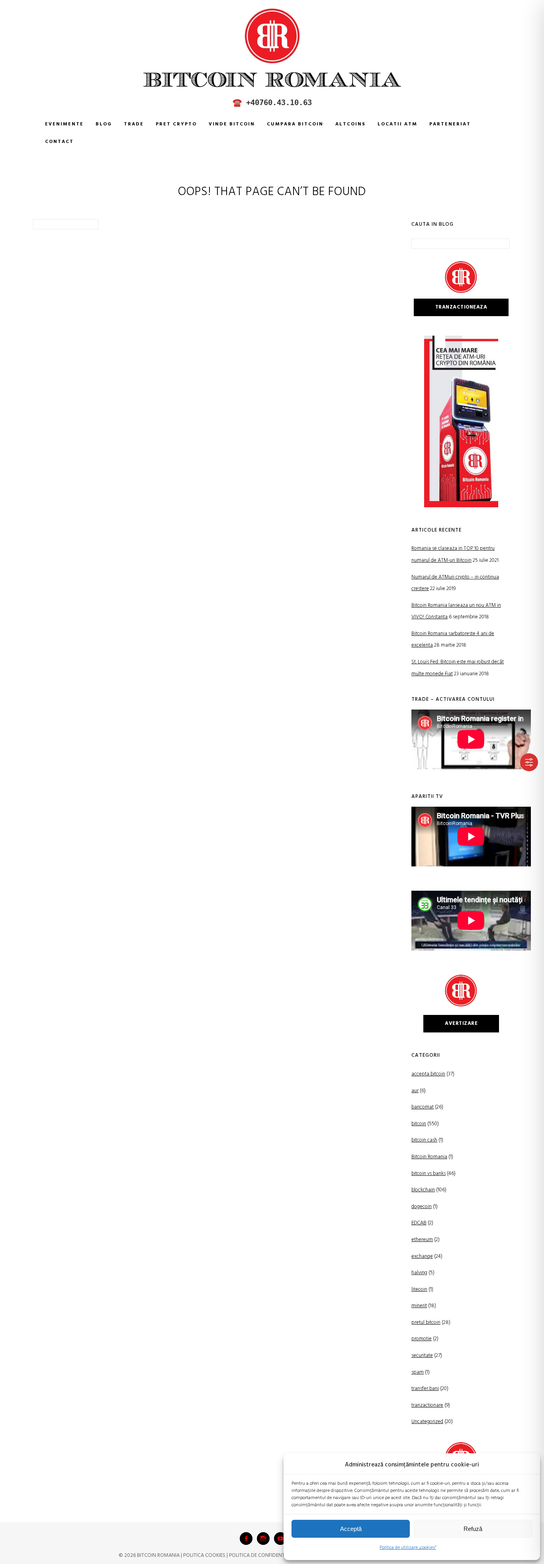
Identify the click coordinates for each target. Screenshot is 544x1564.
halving (419, 1273)
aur (415, 1091)
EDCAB (419, 1223)
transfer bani (425, 1388)
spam (417, 1372)
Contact (59, 142)
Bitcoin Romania (429, 1157)
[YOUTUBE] (280, 1538)
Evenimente (64, 124)
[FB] (246, 1538)
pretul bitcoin (425, 1322)
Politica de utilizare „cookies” (408, 1548)
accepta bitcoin (428, 1074)
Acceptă (351, 1528)
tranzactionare (427, 1405)
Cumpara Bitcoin (295, 124)
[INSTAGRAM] (263, 1538)
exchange (422, 1256)
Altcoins (350, 124)
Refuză (473, 1528)
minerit (419, 1306)
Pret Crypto (176, 124)
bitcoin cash (424, 1140)
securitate (422, 1355)
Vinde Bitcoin (232, 124)
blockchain (423, 1190)
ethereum (422, 1240)
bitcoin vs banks (428, 1173)
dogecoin (421, 1206)
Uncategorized (427, 1421)
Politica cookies (204, 1555)
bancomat (422, 1107)
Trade (134, 124)
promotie (421, 1339)
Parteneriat (450, 124)
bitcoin (418, 1124)
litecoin (419, 1289)
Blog (104, 124)
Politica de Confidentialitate (266, 1555)
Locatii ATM (397, 124)
